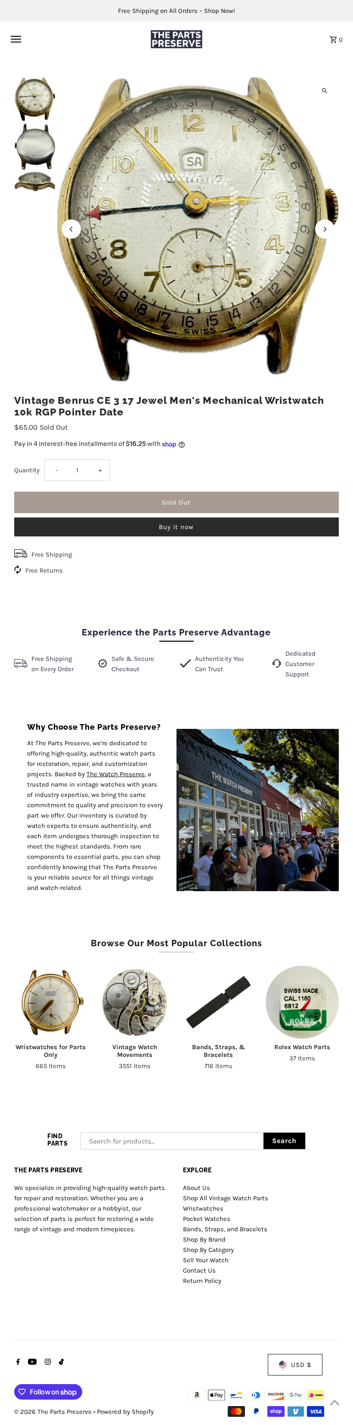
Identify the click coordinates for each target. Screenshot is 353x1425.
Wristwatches (203, 1208)
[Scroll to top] (334, 1402)
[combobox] (172, 1141)
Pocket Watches (206, 1219)
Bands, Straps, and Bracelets (225, 1229)
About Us (196, 1188)
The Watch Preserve (116, 774)
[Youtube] (31, 1362)
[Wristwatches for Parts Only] (50, 1002)
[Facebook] (17, 1362)
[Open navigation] (75, 39)
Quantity (27, 470)
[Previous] (71, 229)
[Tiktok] (60, 1362)
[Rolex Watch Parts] (302, 1002)
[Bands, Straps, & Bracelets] (218, 1002)
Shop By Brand (204, 1239)
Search (284, 1141)
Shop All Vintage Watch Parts (225, 1198)
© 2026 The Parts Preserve (53, 1412)
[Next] (324, 229)
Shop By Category (208, 1250)
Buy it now (176, 527)
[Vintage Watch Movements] (134, 1002)
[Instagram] (47, 1362)
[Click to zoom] (324, 91)
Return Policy (202, 1281)
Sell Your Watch (206, 1260)
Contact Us (199, 1270)
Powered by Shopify (125, 1412)
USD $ (301, 1365)
